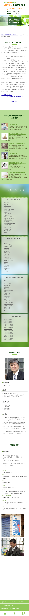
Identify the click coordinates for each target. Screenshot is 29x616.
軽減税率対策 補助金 (9, 209)
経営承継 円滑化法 (8, 290)
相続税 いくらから (8, 260)
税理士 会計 (7, 226)
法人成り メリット (8, 204)
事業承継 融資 (7, 285)
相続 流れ (6, 263)
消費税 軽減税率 (8, 220)
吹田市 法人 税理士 (8, 338)
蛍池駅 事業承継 (8, 305)
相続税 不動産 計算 (8, 258)
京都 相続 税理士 (8, 339)
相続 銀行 (6, 255)
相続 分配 (6, 254)
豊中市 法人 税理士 (8, 336)
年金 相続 (6, 248)
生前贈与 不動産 (8, 246)
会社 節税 (6, 288)
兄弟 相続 (6, 269)
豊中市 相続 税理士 (8, 327)
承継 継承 (6, 287)
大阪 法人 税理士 (8, 329)
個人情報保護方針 (5, 605)
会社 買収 (6, 310)
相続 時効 (6, 257)
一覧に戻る (14, 101)
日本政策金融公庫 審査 (9, 223)
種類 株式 (6, 291)
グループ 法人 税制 (8, 302)
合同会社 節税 (7, 230)
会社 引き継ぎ (7, 283)
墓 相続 (6, 243)
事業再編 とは (7, 206)
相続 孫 (6, 262)
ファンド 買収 (7, 282)
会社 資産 (6, 280)
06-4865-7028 (15, 9)
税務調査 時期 (7, 229)
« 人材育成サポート (6, 95)
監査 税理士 (7, 202)
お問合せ (13, 605)
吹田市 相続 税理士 (8, 333)
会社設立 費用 (7, 224)
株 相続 (6, 241)
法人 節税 (6, 207)
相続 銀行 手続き (8, 245)
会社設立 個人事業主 (9, 218)
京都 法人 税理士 (8, 321)
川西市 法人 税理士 (8, 324)
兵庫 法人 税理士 (8, 332)
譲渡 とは (6, 299)
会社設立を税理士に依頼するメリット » (17, 96)
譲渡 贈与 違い (7, 307)
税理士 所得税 (7, 227)
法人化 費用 (7, 210)
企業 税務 (6, 215)
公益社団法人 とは (8, 221)
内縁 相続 (6, 265)
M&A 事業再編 (7, 213)
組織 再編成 (7, 296)
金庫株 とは (7, 232)
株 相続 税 (6, 251)
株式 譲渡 (6, 297)
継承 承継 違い (7, 308)
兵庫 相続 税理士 (8, 322)
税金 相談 (6, 271)
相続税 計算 (7, 266)
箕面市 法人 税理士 (8, 335)
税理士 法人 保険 (8, 216)
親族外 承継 (7, 301)
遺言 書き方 (7, 252)
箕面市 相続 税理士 (8, 330)
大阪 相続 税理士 (8, 319)
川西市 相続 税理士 (8, 326)
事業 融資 (6, 212)
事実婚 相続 (7, 268)
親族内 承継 (7, 294)
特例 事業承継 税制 (8, 304)
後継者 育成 (7, 293)
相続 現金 (6, 249)
